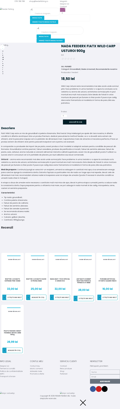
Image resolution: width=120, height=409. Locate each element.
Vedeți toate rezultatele (44, 22)
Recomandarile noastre (106, 69)
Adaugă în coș (75, 122)
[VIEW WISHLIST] (2, 47)
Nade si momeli (88, 69)
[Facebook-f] (93, 389)
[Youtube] (99, 389)
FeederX (74, 72)
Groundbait (75, 69)
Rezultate (37, 18)
